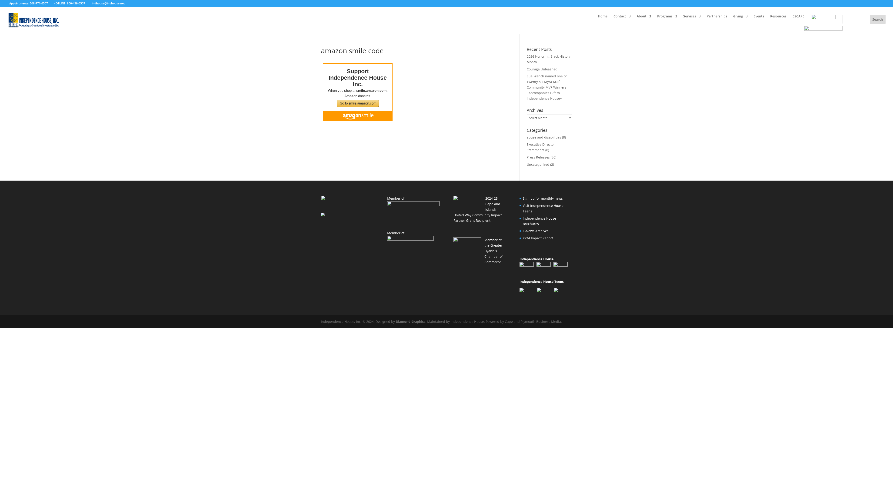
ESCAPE (798, 16)
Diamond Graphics (410, 321)
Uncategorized (538, 164)
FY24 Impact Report (538, 238)
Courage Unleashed (542, 69)
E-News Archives (536, 231)
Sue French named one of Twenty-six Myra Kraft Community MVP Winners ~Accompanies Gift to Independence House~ (547, 87)
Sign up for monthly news (543, 198)
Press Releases (538, 157)
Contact (619, 16)
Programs (665, 16)
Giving (738, 16)
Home (602, 16)
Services (689, 16)
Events (759, 16)
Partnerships (717, 16)
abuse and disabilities (544, 137)
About (641, 16)
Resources (778, 16)
